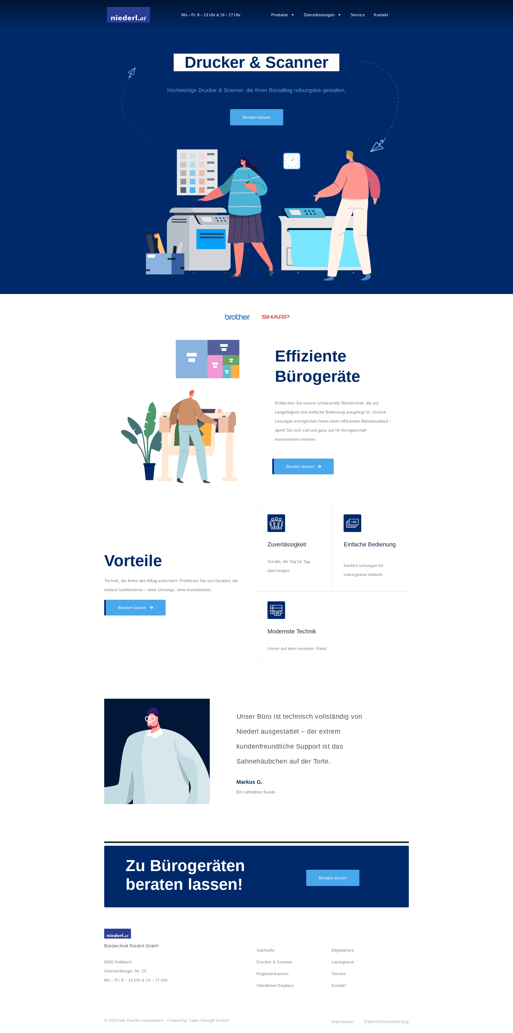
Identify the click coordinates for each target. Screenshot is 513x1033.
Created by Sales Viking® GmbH (198, 1020)
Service (358, 15)
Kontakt (381, 15)
